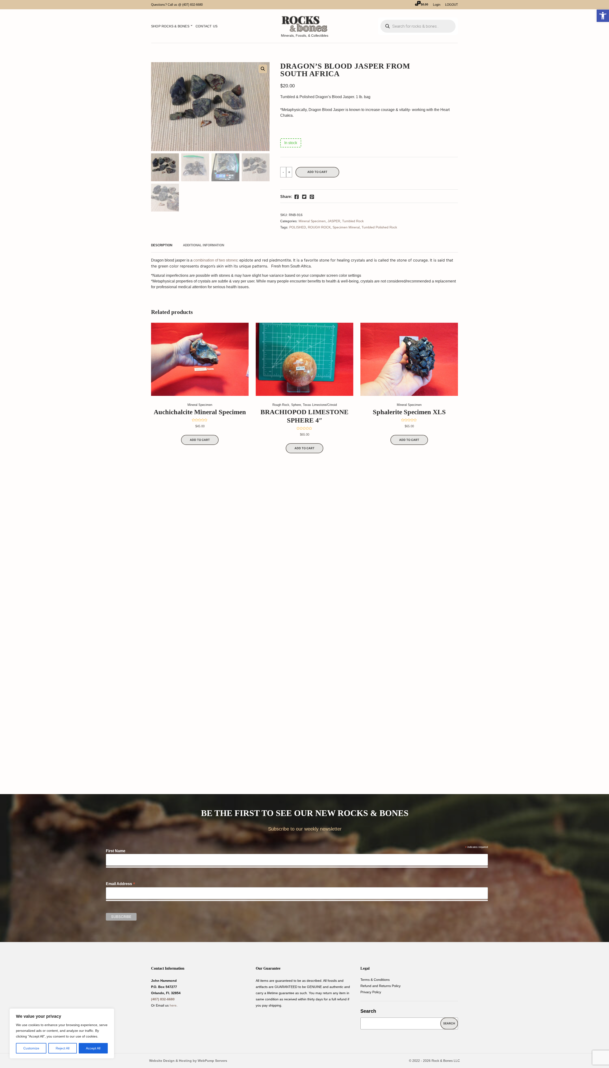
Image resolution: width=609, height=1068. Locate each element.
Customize (31, 1048)
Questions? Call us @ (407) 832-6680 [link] (177, 4)
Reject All (62, 1048)
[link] (603, 16)
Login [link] (436, 4)
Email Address (120, 884)
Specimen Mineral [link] (346, 227)
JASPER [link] (334, 221)
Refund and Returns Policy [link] (380, 986)
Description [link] (161, 245)
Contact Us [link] (206, 26)
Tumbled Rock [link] (353, 221)
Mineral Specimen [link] (312, 221)
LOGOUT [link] (451, 4)
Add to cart (317, 172)
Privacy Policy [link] (370, 992)
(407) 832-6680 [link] (163, 999)
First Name (115, 851)
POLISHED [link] (297, 227)
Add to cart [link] (200, 440)
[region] (62, 1033)
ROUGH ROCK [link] (319, 227)
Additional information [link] (203, 245)
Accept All (93, 1048)
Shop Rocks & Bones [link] (170, 26)
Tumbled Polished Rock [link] (379, 227)
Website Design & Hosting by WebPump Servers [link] (188, 1061)
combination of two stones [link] (215, 260)
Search (368, 1011)
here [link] (173, 1005)
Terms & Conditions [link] (375, 980)
